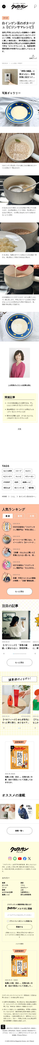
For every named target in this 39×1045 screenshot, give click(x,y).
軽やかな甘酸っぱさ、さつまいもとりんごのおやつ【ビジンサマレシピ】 (20, 417)
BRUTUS (10, 1028)
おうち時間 (7, 471)
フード (5, 18)
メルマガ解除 (20, 944)
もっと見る (19, 591)
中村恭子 (6, 482)
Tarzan (18, 1030)
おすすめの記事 (7, 892)
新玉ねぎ (6, 488)
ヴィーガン (29, 476)
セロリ (28, 471)
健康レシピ (26, 482)
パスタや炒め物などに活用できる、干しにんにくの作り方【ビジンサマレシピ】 (20, 404)
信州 (16, 482)
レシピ (18, 476)
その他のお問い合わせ (17, 997)
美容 (22, 883)
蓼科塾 (31, 488)
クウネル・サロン (8, 1033)
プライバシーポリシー (27, 932)
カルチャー (24, 887)
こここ (16, 1033)
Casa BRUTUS (25, 1028)
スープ (18, 471)
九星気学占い (25, 892)
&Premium (12, 1030)
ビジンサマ (7, 476)
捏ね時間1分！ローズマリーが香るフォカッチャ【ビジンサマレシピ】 (20, 411)
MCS (20, 1033)
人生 (22, 890)
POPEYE (16, 1028)
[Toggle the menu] (4, 6)
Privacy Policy (21, 1035)
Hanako (4, 1030)
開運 (3, 890)
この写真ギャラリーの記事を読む (19, 385)
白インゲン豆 (19, 488)
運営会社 (27, 995)
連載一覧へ (19, 831)
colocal (24, 1030)
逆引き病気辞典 (26, 894)
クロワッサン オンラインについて (12, 995)
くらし (23, 885)
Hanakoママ (31, 1030)
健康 (3, 883)
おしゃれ (5, 885)
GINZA (33, 1028)
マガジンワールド (28, 1033)
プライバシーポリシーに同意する (20, 921)
